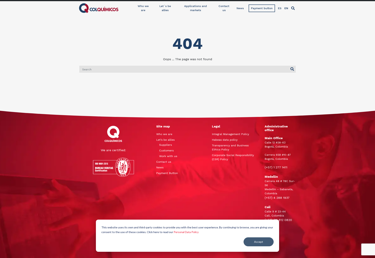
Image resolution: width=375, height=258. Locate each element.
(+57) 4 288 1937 (277, 198)
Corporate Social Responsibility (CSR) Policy (233, 157)
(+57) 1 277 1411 (276, 167)
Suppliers (165, 144)
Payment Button (167, 173)
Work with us (168, 156)
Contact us (224, 8)
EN (286, 8)
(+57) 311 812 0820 (278, 220)
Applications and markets (195, 8)
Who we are (143, 8)
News (240, 8)
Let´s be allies (165, 8)
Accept (258, 241)
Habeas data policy (225, 139)
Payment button (262, 8)
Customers (166, 150)
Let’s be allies (165, 139)
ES (279, 8)
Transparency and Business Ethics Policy (230, 147)
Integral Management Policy (230, 134)
